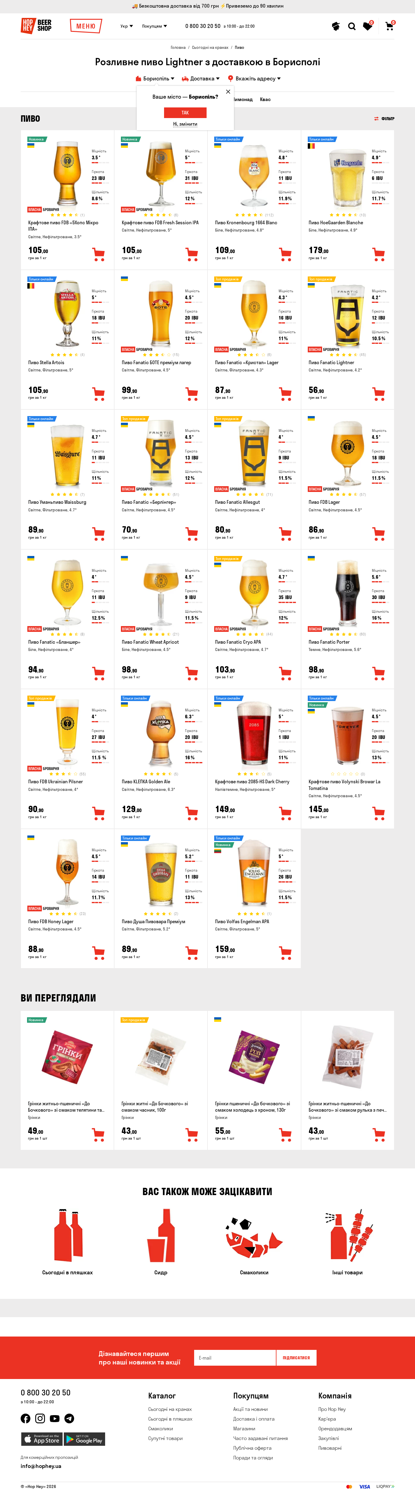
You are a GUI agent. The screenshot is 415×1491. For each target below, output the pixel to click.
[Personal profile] (336, 26)
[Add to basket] (98, 1135)
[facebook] (25, 1418)
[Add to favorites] (99, 255)
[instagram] (40, 1418)
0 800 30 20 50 (203, 26)
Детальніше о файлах (322, 1483)
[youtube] (55, 1418)
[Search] (352, 26)
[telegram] (69, 1418)
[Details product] (67, 176)
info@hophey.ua (41, 1465)
